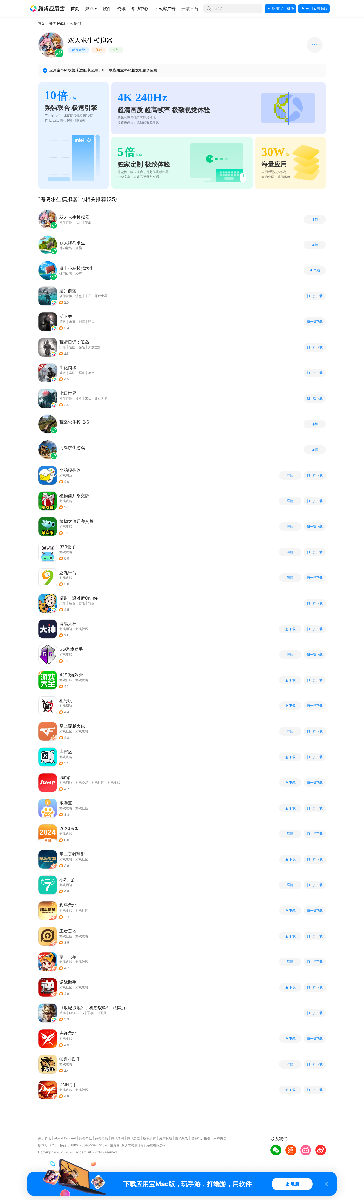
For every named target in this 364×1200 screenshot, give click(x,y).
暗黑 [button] (91, 322)
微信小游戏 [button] (57, 23)
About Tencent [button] (65, 1138)
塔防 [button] (72, 347)
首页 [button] (41, 23)
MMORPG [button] (76, 1013)
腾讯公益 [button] (133, 1138)
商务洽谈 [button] (101, 1138)
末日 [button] (88, 296)
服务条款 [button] (85, 1138)
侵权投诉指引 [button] (200, 1138)
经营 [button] (72, 603)
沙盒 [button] (78, 296)
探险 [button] (82, 347)
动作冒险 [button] (65, 296)
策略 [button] (62, 322)
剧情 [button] (82, 322)
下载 (292, 629)
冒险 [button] (82, 603)
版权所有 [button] (149, 1138)
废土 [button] (91, 373)
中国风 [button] (101, 1013)
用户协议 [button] (219, 1138)
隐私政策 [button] (181, 1138)
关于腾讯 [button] (44, 1138)
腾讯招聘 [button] (117, 1138)
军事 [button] (82, 373)
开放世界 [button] (101, 296)
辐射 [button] (91, 603)
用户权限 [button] (165, 1138)
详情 (315, 219)
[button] (47, 8)
